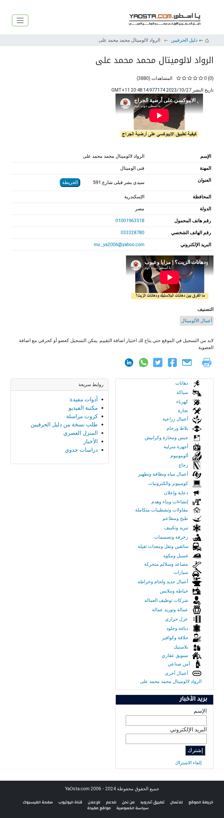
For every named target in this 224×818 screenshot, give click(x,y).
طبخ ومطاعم (175, 518)
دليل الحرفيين (184, 40)
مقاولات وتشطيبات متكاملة (162, 510)
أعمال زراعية (175, 419)
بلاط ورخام (178, 428)
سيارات (181, 572)
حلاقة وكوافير (176, 637)
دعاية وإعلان (176, 492)
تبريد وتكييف (176, 527)
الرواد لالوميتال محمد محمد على (171, 681)
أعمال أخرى (177, 673)
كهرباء (182, 401)
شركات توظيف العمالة (166, 600)
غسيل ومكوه (176, 555)
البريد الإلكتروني (188, 729)
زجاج (183, 465)
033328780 (132, 232)
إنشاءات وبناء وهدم (170, 502)
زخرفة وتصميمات (171, 537)
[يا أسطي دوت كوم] (164, 20)
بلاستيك (181, 647)
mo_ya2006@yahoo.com (119, 244)
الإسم (200, 710)
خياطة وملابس (174, 591)
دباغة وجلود (177, 628)
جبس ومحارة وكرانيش (167, 437)
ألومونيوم (179, 455)
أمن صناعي (179, 664)
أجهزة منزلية (176, 446)
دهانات (182, 383)
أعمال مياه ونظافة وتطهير (163, 474)
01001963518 (130, 220)
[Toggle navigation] (20, 20)
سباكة (182, 392)
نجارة (183, 410)
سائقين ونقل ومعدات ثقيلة (164, 546)
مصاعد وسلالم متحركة (166, 564)
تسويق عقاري (175, 655)
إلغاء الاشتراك (188, 763)
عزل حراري (177, 619)
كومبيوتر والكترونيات (168, 483)
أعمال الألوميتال (196, 320)
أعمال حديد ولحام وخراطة (163, 581)
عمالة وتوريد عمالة (170, 609)
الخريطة (70, 182)
